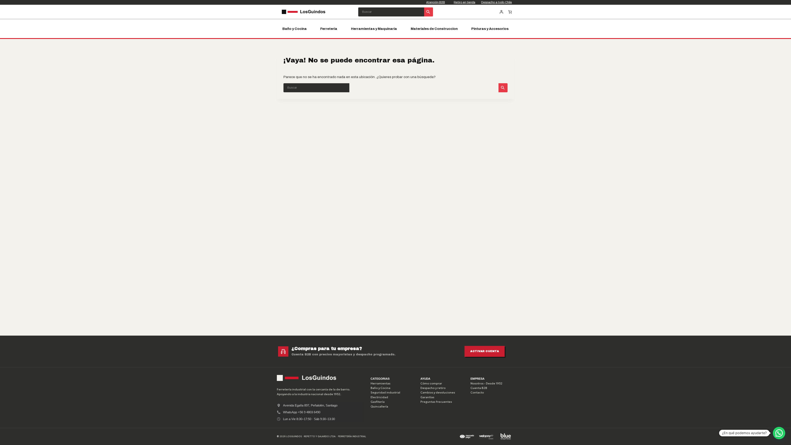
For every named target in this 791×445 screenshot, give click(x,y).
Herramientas (380, 383)
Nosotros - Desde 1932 (486, 383)
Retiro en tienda (464, 2)
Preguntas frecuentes (436, 402)
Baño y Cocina (294, 29)
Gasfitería (378, 402)
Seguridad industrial (385, 392)
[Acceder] (501, 11)
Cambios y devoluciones (437, 392)
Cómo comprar (431, 383)
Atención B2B (435, 2)
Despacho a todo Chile (496, 2)
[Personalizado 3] (505, 436)
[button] (779, 433)
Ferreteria (328, 29)
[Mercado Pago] (466, 436)
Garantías (427, 397)
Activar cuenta (484, 351)
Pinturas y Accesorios (490, 29)
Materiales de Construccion (434, 29)
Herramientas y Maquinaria (374, 29)
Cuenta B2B (478, 388)
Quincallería (379, 406)
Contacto (477, 392)
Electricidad (379, 397)
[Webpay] (486, 436)
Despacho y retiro (433, 388)
